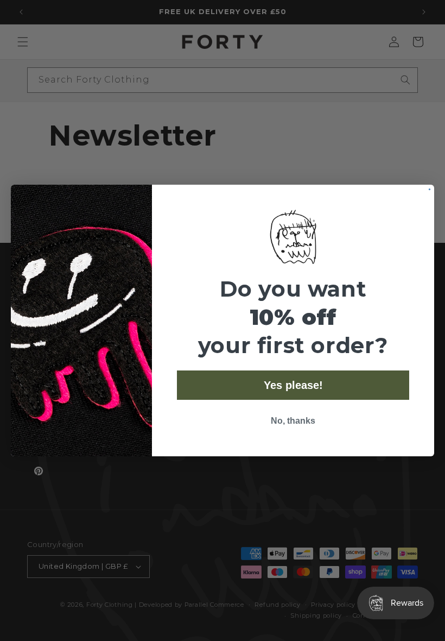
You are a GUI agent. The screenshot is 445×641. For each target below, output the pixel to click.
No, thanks (293, 420)
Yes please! (293, 385)
